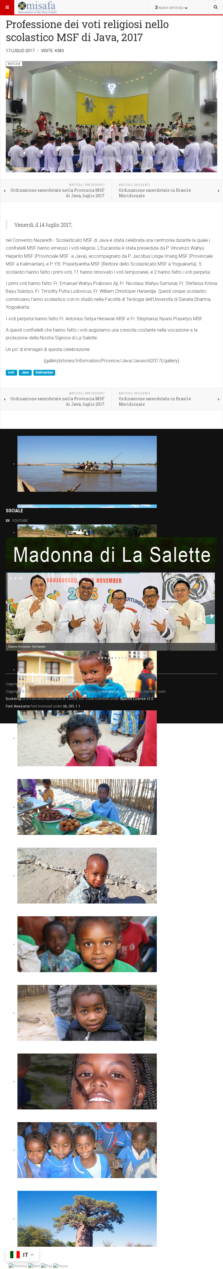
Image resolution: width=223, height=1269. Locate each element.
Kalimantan (44, 373)
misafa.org (110, 692)
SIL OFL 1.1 (71, 706)
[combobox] (215, 7)
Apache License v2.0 (136, 699)
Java (25, 373)
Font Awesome (18, 706)
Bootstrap (13, 699)
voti (11, 373)
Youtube (20, 521)
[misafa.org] (37, 7)
